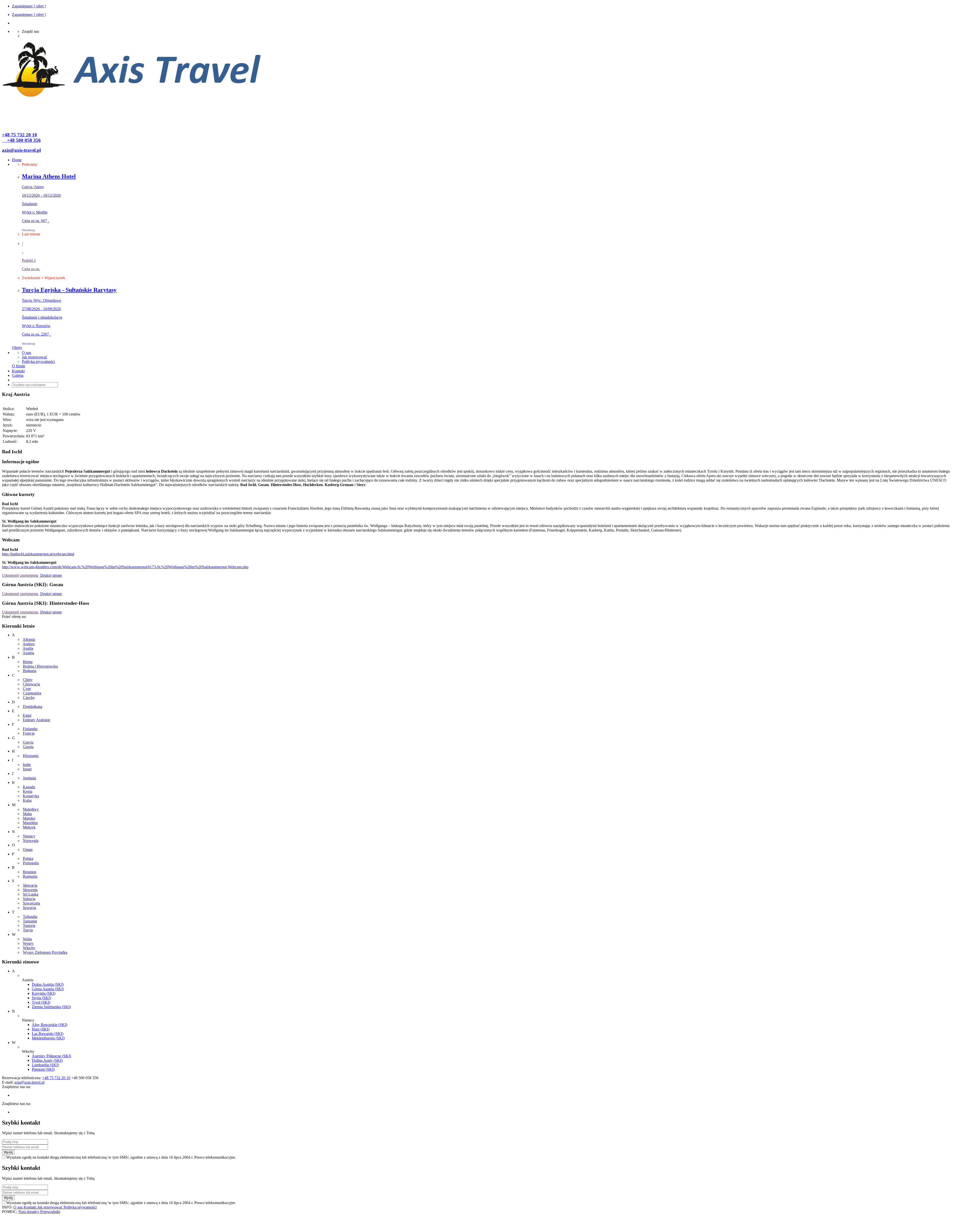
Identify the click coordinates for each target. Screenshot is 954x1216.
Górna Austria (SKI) (48, 989)
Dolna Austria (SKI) (48, 984)
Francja (29, 733)
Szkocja (29, 899)
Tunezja (29, 925)
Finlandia (30, 729)
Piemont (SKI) (43, 1069)
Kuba (27, 800)
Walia (27, 939)
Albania (29, 639)
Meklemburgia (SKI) (48, 1038)
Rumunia (30, 876)
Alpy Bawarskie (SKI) (49, 1025)
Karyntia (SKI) (43, 993)
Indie (27, 764)
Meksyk (29, 827)
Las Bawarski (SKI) (47, 1033)
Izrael (27, 769)
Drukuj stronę (50, 575)
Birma (28, 662)
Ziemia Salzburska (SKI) (51, 1007)
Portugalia (31, 863)
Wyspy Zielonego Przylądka (45, 952)
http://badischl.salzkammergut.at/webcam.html (38, 554)
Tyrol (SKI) (41, 1002)
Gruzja (28, 747)
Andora (29, 644)
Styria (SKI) (41, 998)
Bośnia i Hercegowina (40, 666)
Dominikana (32, 706)
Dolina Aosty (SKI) (47, 1060)
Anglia (28, 648)
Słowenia (30, 890)
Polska (28, 858)
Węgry (28, 943)
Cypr (27, 688)
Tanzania (30, 921)
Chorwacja (31, 684)
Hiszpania (31, 756)
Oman (28, 849)
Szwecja (29, 908)
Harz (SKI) (40, 1029)
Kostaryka (31, 796)
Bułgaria (29, 671)
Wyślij (8, 1152)
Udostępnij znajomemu (20, 575)
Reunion (29, 872)
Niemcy (29, 836)
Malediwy (31, 809)
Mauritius (30, 823)
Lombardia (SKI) (45, 1065)
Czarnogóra (32, 693)
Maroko (29, 818)
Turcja (28, 930)
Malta (27, 814)
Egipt (27, 715)
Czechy (29, 697)
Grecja (28, 742)
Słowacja (30, 885)
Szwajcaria (31, 903)
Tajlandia (30, 916)
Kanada (29, 787)
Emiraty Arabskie (36, 720)
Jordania (29, 778)
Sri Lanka (30, 894)
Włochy (29, 948)
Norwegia (31, 840)
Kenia (27, 791)
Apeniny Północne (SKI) (51, 1056)
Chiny (28, 680)
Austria (28, 653)
